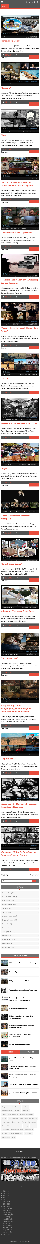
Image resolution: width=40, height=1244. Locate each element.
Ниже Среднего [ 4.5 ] (8, 939)
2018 (5, 1197)
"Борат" (4, 468)
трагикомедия (13, 1118)
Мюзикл (4, 1133)
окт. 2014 (6, 1213)
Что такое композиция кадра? (20, 1044)
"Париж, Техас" (8, 758)
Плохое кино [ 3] (7, 943)
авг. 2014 (6, 1217)
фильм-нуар (16, 1122)
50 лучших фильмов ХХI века (20, 981)
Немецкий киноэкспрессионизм (11, 1126)
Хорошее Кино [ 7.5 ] (8, 912)
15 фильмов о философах (18, 1008)
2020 (5, 1193)
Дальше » (4, 58)
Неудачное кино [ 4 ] (8, 935)
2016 (5, 1202)
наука (13, 1137)
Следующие (5, 875)
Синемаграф (6, 1137)
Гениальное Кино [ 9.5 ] (9, 904)
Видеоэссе (26, 1110)
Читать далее (34, 57)
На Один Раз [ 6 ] (7, 924)
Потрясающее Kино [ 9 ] (9, 900)
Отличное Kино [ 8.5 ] (8, 893)
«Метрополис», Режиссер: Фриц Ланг (20, 423)
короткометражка (17, 1129)
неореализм (32, 1122)
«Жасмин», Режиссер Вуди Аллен (18, 611)
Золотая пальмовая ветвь (10, 1114)
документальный (7, 1107)
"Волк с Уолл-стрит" (11, 564)
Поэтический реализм (16, 1133)
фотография (29, 1129)
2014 (5, 1206)
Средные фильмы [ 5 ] (8, 928)
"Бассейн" (6, 88)
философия (28, 1133)
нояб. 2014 (6, 1210)
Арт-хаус (25, 1107)
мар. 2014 (6, 1228)
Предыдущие (34, 875)
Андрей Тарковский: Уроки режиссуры (23, 990)
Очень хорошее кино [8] (9, 896)
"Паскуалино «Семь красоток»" (17, 232)
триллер (17, 1110)
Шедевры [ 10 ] (6, 908)
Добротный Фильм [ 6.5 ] (9, 920)
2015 (5, 1204)
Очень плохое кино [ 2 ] (9, 947)
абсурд (26, 1126)
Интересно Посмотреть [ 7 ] (10, 916)
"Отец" (4, 135)
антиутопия (5, 1129)
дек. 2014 (6, 1208)
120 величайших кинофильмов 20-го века (18, 1158)
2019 (5, 1195)
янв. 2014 (6, 1232)
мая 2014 (6, 1223)
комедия (17, 1107)
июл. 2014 (6, 1219)
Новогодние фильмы (26, 1114)
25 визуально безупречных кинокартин (24, 963)
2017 (5, 1200)
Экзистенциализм (7, 1110)
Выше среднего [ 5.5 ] (8, 931)
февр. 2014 (7, 1230)
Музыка (4, 1118)
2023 (5, 1191)
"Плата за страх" (9, 658)
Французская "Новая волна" (28, 1118)
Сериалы (33, 1126)
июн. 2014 (6, 1221)
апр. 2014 (6, 1225)
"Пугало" (5, 378)
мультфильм (6, 1122)
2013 (5, 1234)
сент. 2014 (6, 1215)
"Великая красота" (10, 40)
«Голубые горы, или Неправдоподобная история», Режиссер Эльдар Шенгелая (16, 708)
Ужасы (24, 1122)
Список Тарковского (16, 972)
